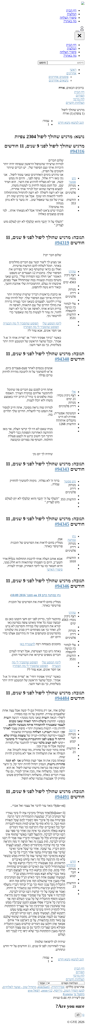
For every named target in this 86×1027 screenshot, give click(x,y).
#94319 (62, 242)
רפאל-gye (34, 990)
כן (83, 1014)
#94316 (77, 151)
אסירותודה (58, 987)
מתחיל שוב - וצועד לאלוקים (19, 987)
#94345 (62, 524)
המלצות (71, 14)
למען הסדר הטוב (74, 990)
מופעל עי (79, 994)
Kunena (68, 994)
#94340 (62, 359)
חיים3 (72, 730)
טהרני (72, 271)
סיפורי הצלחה (68, 17)
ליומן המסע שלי (51, 323)
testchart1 (44, 987)
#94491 (62, 796)
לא (78, 1014)
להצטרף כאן (27, 644)
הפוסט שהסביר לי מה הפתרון (41, 327)
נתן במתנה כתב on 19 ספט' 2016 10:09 (36, 595)
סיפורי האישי (55, 569)
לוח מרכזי (78, 99)
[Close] (79, 36)
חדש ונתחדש (71, 863)
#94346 (62, 586)
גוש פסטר (72, 180)
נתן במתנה (72, 538)
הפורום (80, 95)
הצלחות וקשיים (75, 102)
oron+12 (47, 990)
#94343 (62, 469)
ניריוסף (58, 990)
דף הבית (71, 10)
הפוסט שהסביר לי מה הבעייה (20, 323)
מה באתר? (69, 21)
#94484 (62, 698)
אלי (74, 391)
